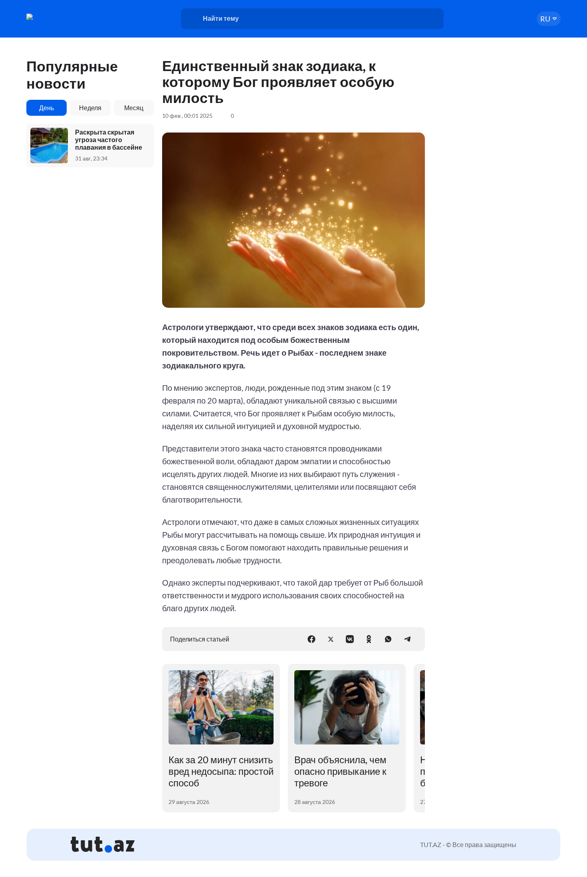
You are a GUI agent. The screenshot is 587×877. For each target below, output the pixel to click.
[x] (330, 639)
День (46, 107)
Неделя (90, 107)
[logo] (57, 17)
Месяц (133, 107)
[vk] (349, 639)
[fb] (311, 639)
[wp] (388, 639)
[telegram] (407, 639)
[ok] (369, 639)
